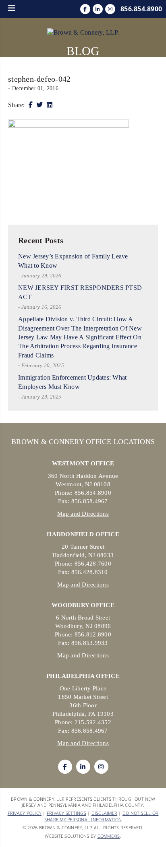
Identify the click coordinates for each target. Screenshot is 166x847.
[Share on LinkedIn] (49, 104)
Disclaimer (104, 813)
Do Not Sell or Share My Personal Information (101, 816)
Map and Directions (83, 513)
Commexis (109, 836)
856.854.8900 (141, 8)
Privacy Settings (66, 813)
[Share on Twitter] (39, 104)
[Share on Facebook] (31, 104)
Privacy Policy (25, 813)
